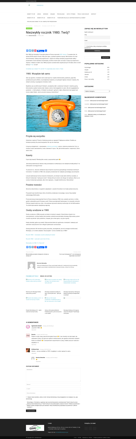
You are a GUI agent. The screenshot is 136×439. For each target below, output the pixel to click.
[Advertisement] (54, 44)
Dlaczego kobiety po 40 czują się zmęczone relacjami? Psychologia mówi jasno (71, 312)
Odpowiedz (33, 329)
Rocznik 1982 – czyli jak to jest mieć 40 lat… (38, 239)
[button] (108, 14)
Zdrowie (45, 14)
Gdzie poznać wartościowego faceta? (99, 100)
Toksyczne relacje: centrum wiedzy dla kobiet (71, 17)
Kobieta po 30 (51, 17)
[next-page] (54, 316)
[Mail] (109, 1)
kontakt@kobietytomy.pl (62, 432)
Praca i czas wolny (83, 14)
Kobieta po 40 (31, 17)
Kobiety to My (31, 14)
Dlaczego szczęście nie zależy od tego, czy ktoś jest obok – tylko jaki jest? (53, 293)
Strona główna (29, 26)
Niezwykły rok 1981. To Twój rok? (35, 243)
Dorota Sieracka (32, 35)
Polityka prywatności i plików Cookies (101, 437)
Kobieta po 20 (41, 17)
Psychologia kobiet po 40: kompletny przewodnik (42, 21)
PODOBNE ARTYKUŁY (32, 276)
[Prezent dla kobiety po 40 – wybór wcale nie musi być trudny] (34, 303)
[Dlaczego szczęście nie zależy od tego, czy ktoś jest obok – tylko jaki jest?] (53, 284)
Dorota (33, 334)
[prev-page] (52, 316)
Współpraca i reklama (87, 437)
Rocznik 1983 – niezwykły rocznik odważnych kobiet (40, 235)
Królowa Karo (35, 349)
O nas (75, 437)
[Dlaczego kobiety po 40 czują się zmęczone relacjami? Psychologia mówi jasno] (72, 303)
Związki (52, 14)
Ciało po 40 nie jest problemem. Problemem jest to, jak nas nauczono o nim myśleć (53, 312)
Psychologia (61, 14)
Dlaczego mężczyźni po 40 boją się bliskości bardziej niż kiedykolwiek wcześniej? (72, 293)
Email (86, 40)
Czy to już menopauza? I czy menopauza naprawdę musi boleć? (70, 255)
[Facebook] (103, 1)
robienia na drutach (52, 146)
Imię (86, 34)
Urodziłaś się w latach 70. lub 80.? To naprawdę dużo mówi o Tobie (44, 69)
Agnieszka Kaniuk (36, 326)
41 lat (31, 64)
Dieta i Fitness (71, 14)
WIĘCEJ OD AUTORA (46, 276)
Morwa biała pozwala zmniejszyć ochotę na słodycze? (37, 255)
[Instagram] (106, 1)
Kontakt (93, 14)
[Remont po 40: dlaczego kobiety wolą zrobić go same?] (34, 284)
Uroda (39, 14)
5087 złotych (63, 54)
